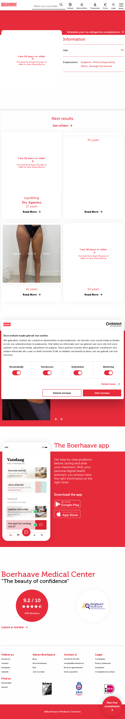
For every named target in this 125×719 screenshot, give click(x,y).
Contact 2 (70, 654)
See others (60, 125)
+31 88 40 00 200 (71, 659)
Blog (35, 659)
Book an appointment (73, 667)
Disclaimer (99, 667)
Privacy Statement (103, 663)
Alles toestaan (102, 393)
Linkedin (5, 672)
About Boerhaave (44, 654)
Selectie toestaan (62, 393)
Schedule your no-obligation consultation (93, 32)
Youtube (5, 663)
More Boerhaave (40, 663)
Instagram (5, 667)
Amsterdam (6, 683)
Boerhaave (9, 5)
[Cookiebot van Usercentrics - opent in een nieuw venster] (108, 324)
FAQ (34, 667)
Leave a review (12, 627)
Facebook (5, 659)
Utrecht (4, 687)
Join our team (39, 672)
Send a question (71, 672)
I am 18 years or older (31, 56)
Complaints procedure (105, 672)
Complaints (100, 659)
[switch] (47, 372)
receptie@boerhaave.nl (74, 663)
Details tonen (108, 384)
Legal (98, 654)
